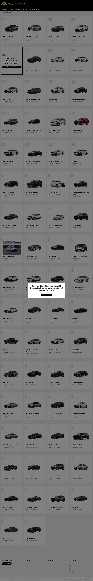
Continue (46, 294)
